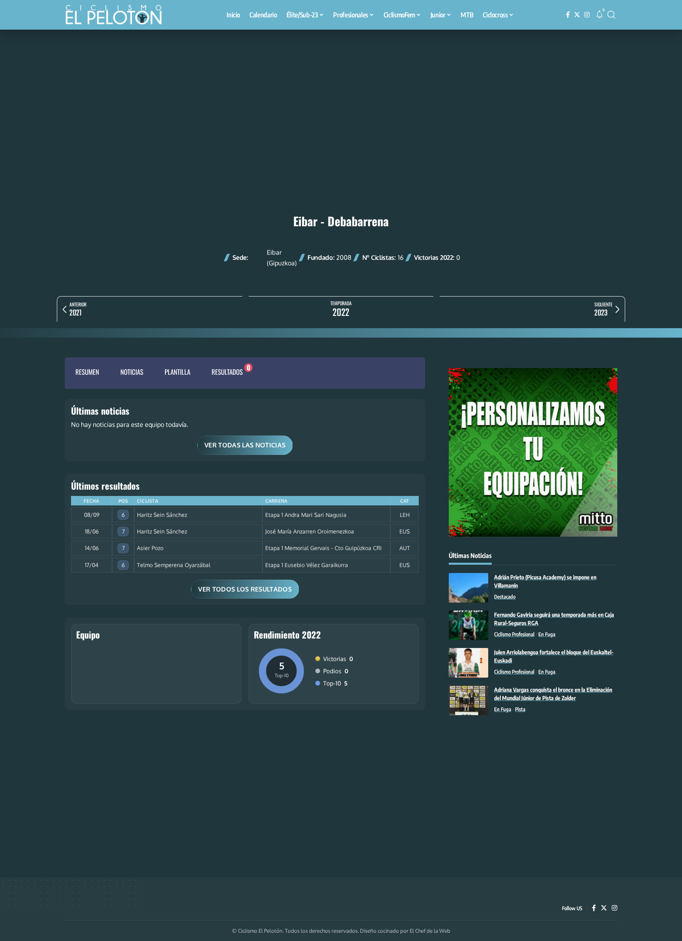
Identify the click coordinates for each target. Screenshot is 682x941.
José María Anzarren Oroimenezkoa (309, 531)
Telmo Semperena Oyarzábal (173, 565)
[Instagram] (587, 14)
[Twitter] (577, 14)
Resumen (87, 372)
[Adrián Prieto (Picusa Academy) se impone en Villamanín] (468, 588)
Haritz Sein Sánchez (162, 514)
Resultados (227, 372)
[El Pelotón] (117, 16)
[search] (611, 14)
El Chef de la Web (430, 931)
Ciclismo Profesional (514, 634)
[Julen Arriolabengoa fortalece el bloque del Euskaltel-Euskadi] (468, 663)
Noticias (131, 372)
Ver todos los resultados (245, 589)
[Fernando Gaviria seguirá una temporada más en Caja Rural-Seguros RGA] (468, 625)
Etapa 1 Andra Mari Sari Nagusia (306, 514)
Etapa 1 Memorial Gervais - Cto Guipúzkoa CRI (323, 548)
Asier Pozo (150, 548)
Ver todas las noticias (244, 445)
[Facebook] (568, 14)
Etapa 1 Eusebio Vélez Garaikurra (306, 565)
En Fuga (546, 634)
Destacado (504, 597)
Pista (520, 709)
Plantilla (177, 372)
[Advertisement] (341, 89)
